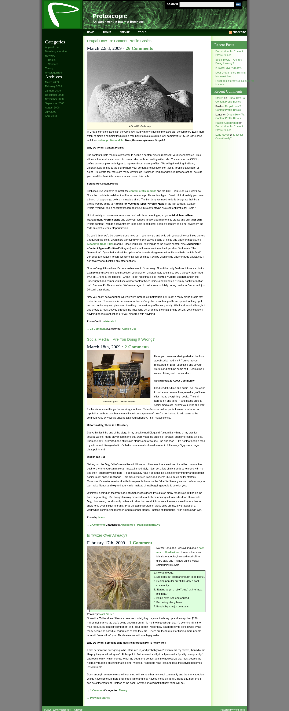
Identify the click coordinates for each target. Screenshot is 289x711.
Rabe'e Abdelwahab (227, 122)
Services (53, 64)
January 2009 (53, 90)
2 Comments (137, 346)
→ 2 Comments (96, 524)
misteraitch (109, 321)
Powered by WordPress (232, 709)
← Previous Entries (98, 697)
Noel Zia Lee (106, 614)
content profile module (109, 140)
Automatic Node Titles (100, 244)
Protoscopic (110, 16)
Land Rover (222, 134)
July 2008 (50, 111)
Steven (219, 98)
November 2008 (54, 99)
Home (90, 32)
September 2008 (54, 103)
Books (51, 59)
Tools (142, 32)
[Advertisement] (62, 185)
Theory (49, 68)
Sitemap (125, 32)
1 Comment (140, 542)
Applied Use (52, 47)
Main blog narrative (56, 51)
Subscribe (239, 32)
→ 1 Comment (95, 690)
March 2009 (52, 82)
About (107, 32)
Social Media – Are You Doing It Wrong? (121, 339)
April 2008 (51, 116)
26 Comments (139, 48)
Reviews (50, 55)
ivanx (101, 517)
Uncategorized (53, 72)
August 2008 (52, 107)
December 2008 (54, 94)
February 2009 (53, 86)
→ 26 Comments (97, 328)
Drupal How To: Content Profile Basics (119, 41)
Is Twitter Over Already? (107, 535)
